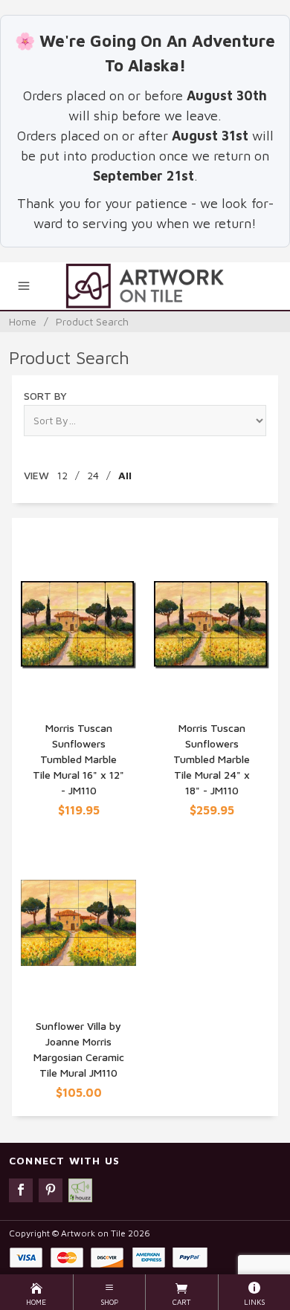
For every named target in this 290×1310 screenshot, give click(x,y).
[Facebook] (21, 1190)
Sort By (45, 395)
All (125, 475)
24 (93, 475)
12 (62, 475)
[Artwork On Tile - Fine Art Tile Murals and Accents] (144, 286)
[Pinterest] (50, 1190)
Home (22, 321)
